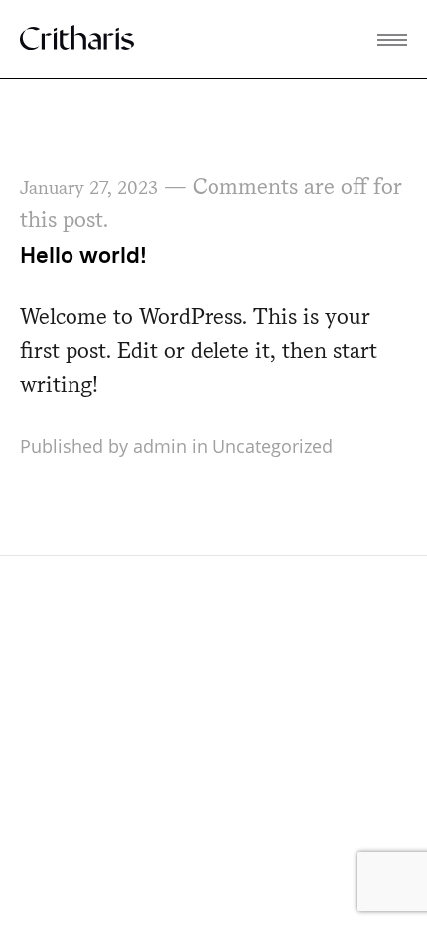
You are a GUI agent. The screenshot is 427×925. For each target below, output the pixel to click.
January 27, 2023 (89, 187)
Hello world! (83, 255)
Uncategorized (273, 446)
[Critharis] (77, 38)
